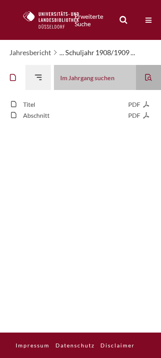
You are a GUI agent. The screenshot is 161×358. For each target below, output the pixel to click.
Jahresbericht (30, 52)
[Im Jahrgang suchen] (148, 77)
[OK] (123, 20)
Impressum (33, 345)
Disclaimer (117, 345)
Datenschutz (75, 345)
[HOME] (55, 19)
